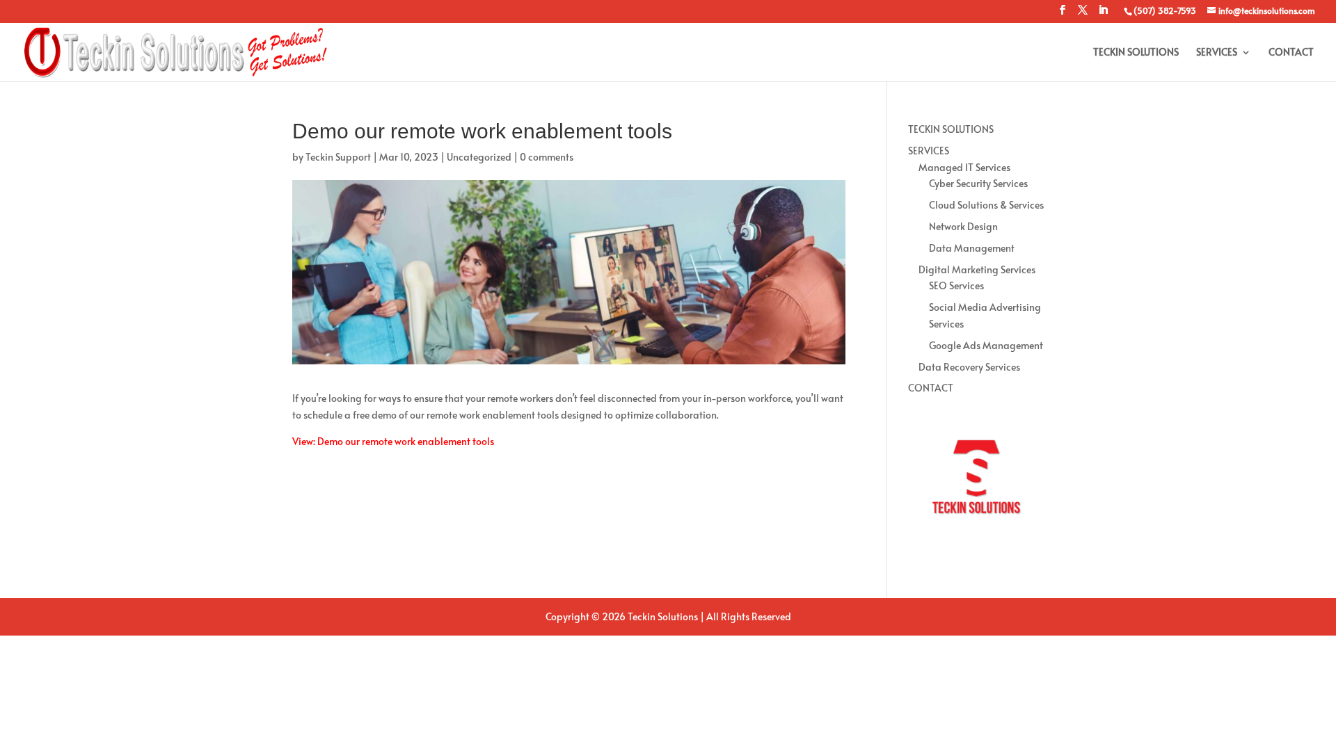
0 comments (546, 156)
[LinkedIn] (1103, 14)
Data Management (972, 248)
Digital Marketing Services (976, 269)
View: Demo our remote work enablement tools (393, 441)
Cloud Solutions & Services (986, 204)
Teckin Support (338, 156)
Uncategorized (479, 156)
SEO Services (956, 285)
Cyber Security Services (978, 183)
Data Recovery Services (969, 366)
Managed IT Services (964, 167)
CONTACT (1291, 52)
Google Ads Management (986, 345)
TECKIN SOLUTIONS (1136, 52)
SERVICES (1216, 52)
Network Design (963, 226)
